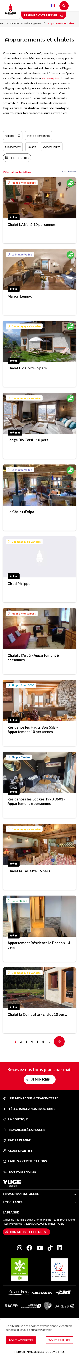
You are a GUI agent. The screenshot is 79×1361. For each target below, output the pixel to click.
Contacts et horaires (28, 1232)
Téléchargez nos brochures (31, 1109)
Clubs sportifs (20, 1150)
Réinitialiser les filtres (17, 172)
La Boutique (18, 1119)
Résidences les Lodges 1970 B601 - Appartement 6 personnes (36, 801)
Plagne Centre (21, 757)
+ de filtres (20, 157)
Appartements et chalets (61, 23)
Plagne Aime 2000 (23, 685)
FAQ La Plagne (19, 1140)
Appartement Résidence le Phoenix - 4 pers (38, 945)
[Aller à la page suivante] (59, 1041)
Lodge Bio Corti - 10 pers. (28, 440)
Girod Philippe (18, 583)
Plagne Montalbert (24, 182)
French (53, 5)
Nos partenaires (22, 1171)
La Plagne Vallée (22, 254)
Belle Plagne (19, 900)
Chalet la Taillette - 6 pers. (29, 871)
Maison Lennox (19, 296)
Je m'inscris (40, 1079)
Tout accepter (21, 1340)
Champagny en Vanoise (26, 326)
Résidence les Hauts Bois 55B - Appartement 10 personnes (32, 729)
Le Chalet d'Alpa (20, 511)
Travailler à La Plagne (26, 1129)
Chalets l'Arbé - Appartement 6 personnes (33, 657)
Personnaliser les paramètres (39, 1351)
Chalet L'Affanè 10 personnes (31, 224)
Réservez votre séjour (41, 15)
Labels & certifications (27, 1161)
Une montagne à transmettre (33, 1098)
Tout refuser (59, 1340)
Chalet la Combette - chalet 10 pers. (37, 1014)
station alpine (50, 78)
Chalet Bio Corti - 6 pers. (27, 368)
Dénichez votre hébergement (26, 23)
